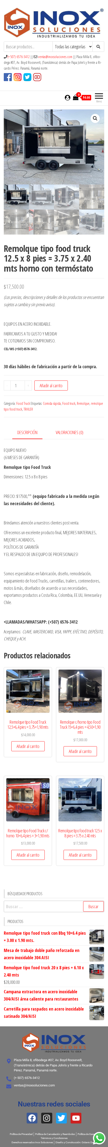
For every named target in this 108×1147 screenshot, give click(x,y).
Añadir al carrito (51, 386)
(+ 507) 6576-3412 (18, 56)
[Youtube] (76, 1118)
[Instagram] (46, 1118)
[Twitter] (61, 1118)
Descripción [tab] (27, 432)
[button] (95, 118)
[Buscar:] (54, 906)
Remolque (83, 403)
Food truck (68, 403)
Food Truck (23, 403)
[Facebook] (32, 1118)
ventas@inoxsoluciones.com (55, 56)
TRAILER (28, 409)
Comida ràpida (52, 403)
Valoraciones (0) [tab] (69, 432)
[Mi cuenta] (67, 97)
